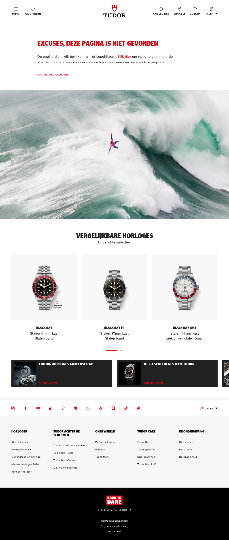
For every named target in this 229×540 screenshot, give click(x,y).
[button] (195, 11)
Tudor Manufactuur (65, 460)
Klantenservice (146, 456)
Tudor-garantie (146, 449)
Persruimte (186, 449)
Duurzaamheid (188, 456)
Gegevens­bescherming (114, 526)
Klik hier (124, 56)
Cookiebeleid (115, 531)
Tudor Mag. (102, 456)
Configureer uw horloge (26, 456)
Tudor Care (144, 442)
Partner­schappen (105, 442)
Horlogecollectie (21, 449)
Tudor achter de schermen (69, 445)
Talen (209, 408)
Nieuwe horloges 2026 (25, 464)
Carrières (185, 442)
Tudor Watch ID (146, 464)
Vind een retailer (21, 471)
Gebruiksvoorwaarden (114, 520)
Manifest (100, 449)
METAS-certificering (65, 467)
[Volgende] (218, 297)
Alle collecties (19, 442)
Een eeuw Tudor (63, 452)
